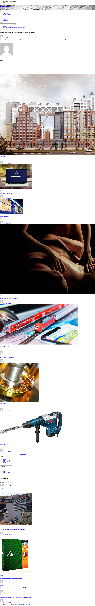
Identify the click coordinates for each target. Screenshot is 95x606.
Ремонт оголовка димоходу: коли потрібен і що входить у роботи (12, 529)
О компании (5, 13)
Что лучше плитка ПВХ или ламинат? (7, 357)
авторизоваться (23, 454)
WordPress (17, 604)
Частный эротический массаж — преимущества (9, 298)
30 (10, 485)
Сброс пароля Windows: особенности (7, 193)
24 (0, 485)
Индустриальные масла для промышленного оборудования (11, 406)
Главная (4, 26)
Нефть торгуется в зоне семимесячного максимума (14, 27)
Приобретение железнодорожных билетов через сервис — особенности (13, 348)
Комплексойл (6, 6)
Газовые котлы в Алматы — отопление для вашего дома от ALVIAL (13, 587)
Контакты (5, 19)
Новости (4, 17)
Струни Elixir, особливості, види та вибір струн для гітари (11, 578)
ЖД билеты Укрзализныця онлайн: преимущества (9, 218)
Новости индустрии (7, 14)
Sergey (4, 534)
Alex (4, 37)
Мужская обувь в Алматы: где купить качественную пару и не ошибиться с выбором (16, 597)
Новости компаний (7, 15)
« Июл (1, 488)
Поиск (14, 24)
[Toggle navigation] (0, 11)
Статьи (4, 18)
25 (2, 485)
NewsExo (22, 604)
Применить (3, 466)
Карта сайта (5, 20)
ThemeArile (27, 604)
